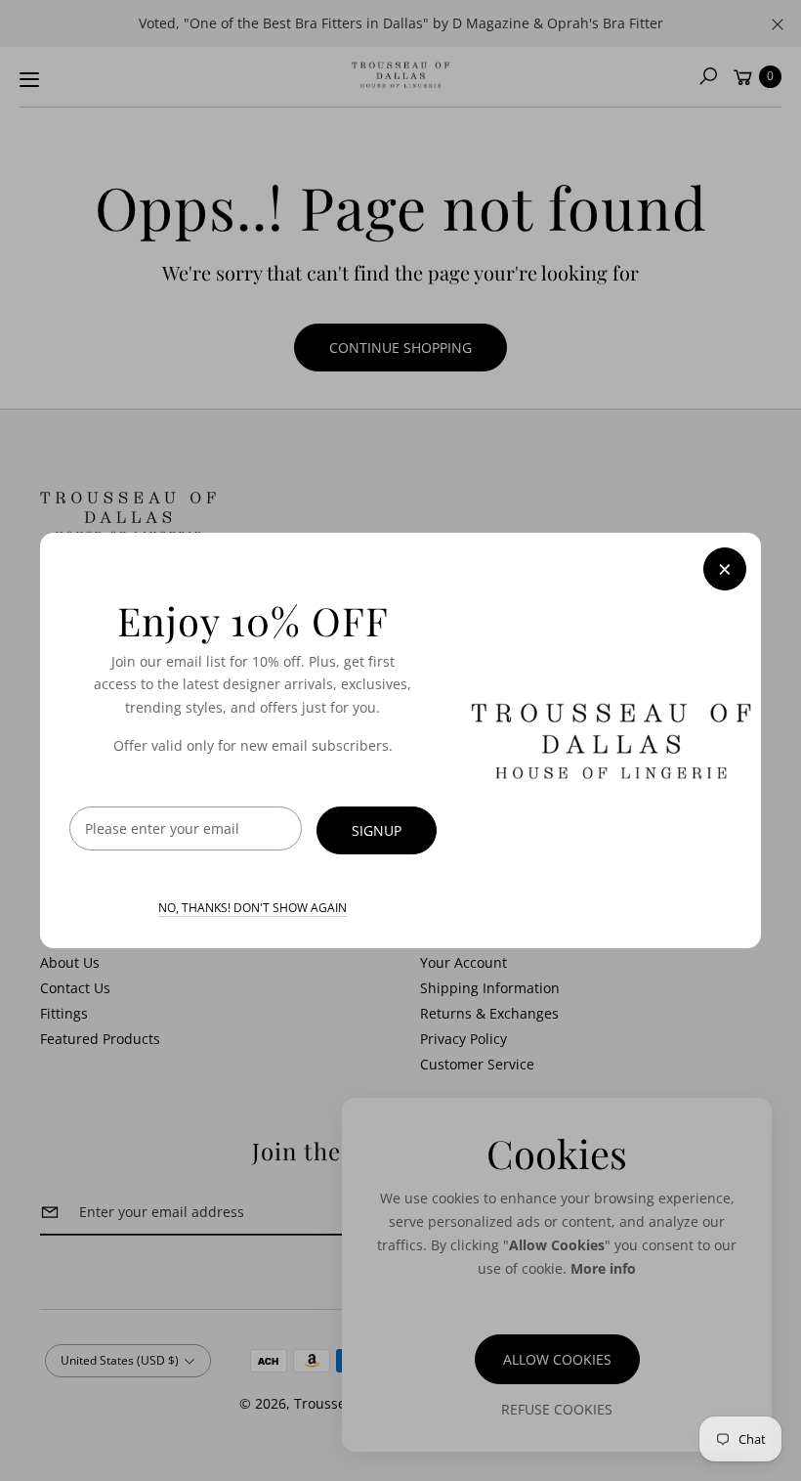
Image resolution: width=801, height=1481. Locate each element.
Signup (376, 830)
